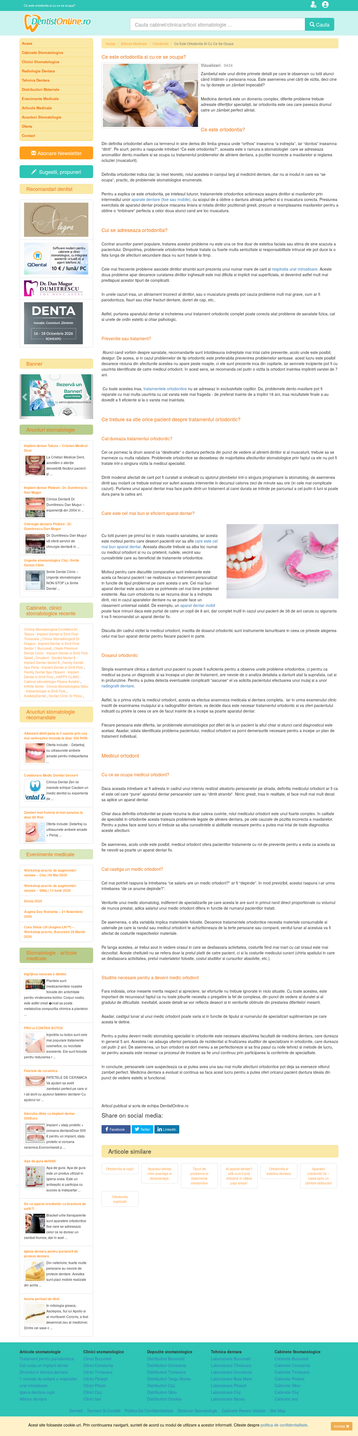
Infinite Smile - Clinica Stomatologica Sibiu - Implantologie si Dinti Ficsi (56, 688)
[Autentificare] (326, 5)
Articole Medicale (134, 43)
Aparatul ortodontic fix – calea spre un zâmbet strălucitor (318, 1175)
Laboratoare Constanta (231, 1372)
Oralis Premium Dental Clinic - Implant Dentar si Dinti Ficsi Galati (56, 653)
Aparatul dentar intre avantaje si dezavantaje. (160, 1173)
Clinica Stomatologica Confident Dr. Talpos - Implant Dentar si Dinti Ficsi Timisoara (51, 634)
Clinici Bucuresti (97, 1358)
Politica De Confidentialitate (149, 1410)
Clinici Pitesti (94, 1385)
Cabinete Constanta (292, 1365)
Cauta (322, 24)
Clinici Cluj (92, 1392)
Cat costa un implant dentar (44, 1365)
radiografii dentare (118, 686)
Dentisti (76, 1410)
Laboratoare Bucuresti (230, 1358)
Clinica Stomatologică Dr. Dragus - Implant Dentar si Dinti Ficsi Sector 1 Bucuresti (52, 643)
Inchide (340, 1426)
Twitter (145, 1129)
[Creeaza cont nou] (314, 5)
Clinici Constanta (98, 1365)
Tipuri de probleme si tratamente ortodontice (199, 1175)
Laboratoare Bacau (228, 1399)
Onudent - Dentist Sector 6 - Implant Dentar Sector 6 (50, 660)
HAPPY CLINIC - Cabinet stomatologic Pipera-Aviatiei (52, 679)
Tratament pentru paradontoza (47, 1358)
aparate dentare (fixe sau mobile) (160, 199)
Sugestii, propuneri (58, 171)
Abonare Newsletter (59, 153)
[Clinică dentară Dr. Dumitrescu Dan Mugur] (56, 288)
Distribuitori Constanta (166, 1365)
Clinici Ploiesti (95, 1378)
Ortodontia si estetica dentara (279, 1171)
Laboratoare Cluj (226, 1392)
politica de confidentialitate (284, 1425)
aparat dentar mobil (197, 605)
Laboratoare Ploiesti (228, 1385)
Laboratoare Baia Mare (231, 1378)
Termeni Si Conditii (103, 1410)
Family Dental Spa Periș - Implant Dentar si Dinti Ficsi (54, 664)
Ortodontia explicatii (120, 1199)
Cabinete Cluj (286, 1392)
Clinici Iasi (92, 1399)
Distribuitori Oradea (164, 1399)
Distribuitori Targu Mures (169, 1378)
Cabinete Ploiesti (289, 1378)
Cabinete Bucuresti (291, 1358)
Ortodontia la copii (120, 1168)
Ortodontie (161, 43)
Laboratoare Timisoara (231, 1365)
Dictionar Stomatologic (197, 1410)
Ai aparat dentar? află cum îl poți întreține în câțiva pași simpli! (239, 1175)
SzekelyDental (35, 695)
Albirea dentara (33, 1399)
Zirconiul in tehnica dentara (44, 1372)
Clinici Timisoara (97, 1372)
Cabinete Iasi (286, 1399)
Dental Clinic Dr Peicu (65, 695)
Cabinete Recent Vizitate (243, 1410)
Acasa (110, 43)
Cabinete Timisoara (292, 1372)
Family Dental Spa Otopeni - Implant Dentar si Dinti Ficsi (51, 674)
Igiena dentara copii (37, 1392)
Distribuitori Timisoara (166, 1372)
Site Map (278, 1410)
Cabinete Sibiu (287, 1385)
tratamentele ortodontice (165, 388)
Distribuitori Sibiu (162, 1392)
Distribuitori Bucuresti (166, 1358)
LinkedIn (169, 1129)
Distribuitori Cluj (161, 1385)
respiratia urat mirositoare (294, 269)
